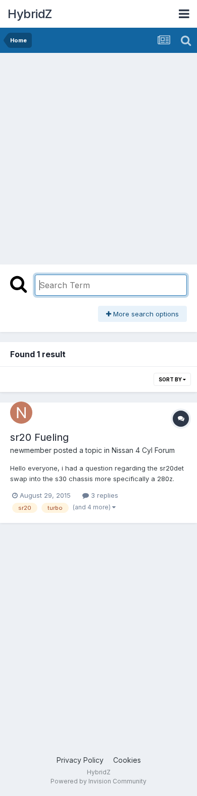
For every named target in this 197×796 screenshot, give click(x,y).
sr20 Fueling (39, 437)
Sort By (171, 379)
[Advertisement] (98, 156)
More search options (145, 314)
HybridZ (30, 14)
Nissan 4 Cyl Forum (143, 450)
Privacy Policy (80, 760)
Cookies (127, 760)
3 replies (103, 495)
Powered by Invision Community (98, 781)
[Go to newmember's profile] (21, 413)
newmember (31, 450)
